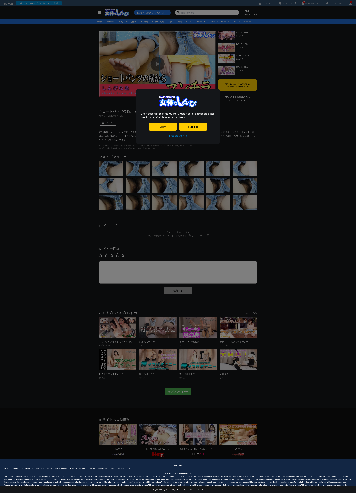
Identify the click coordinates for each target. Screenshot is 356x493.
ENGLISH (193, 127)
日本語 (163, 126)
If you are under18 (178, 135)
